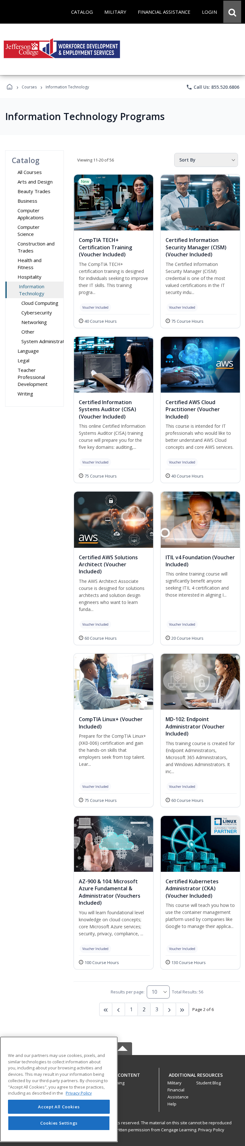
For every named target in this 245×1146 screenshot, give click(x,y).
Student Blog (208, 1083)
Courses (29, 87)
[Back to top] (122, 1078)
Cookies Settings (59, 1123)
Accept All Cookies (58, 1107)
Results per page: (128, 992)
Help (171, 1104)
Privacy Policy (211, 1130)
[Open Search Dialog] (232, 12)
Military (174, 1083)
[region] (59, 1089)
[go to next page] (118, 1009)
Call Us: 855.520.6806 (212, 87)
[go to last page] (106, 1009)
